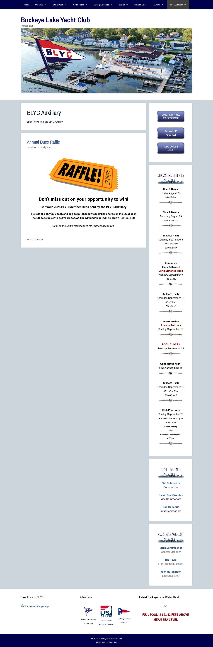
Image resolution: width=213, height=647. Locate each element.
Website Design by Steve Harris (106, 642)
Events (122, 4)
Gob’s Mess (58, 4)
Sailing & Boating (101, 4)
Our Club (39, 4)
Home (26, 4)
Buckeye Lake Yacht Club (55, 19)
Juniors (157, 4)
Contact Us (139, 4)
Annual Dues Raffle (43, 142)
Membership (78, 4)
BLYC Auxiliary (176, 4)
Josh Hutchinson (170, 571)
